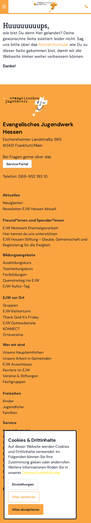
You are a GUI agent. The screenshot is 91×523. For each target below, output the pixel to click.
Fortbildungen (15, 274)
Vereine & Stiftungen (20, 375)
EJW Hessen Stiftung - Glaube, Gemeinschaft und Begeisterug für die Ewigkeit (45, 242)
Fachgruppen (14, 381)
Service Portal (17, 164)
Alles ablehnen (23, 497)
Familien (10, 412)
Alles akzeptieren (25, 509)
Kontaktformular (53, 44)
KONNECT (11, 328)
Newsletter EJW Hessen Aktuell (29, 208)
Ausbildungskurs (17, 262)
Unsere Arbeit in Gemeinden (27, 358)
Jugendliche (13, 406)
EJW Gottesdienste (19, 323)
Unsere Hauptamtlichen (23, 352)
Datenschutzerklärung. (41, 472)
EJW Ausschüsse (17, 364)
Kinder (8, 401)
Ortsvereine (13, 334)
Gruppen (10, 305)
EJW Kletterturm (17, 311)
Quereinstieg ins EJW (21, 280)
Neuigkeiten (13, 202)
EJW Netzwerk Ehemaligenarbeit (30, 228)
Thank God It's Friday (21, 317)
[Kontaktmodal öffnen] (87, 3)
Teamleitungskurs (18, 268)
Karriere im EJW (16, 370)
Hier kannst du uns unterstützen (30, 233)
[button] (4, 6)
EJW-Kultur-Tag (16, 286)
